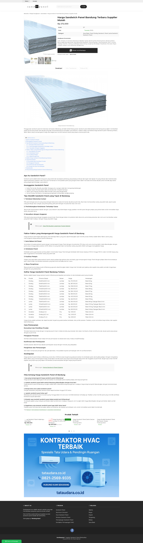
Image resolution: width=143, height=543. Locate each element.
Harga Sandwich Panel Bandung (39, 409)
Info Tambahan (71, 68)
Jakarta (91, 510)
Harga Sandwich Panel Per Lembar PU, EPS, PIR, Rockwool (58, 421)
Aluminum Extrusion (62, 512)
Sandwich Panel (87, 35)
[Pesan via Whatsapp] (25, 419)
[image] (37, 6)
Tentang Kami (36, 518)
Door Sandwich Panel (62, 515)
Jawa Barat (86, 33)
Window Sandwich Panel (63, 517)
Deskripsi (58, 68)
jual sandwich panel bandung (54, 409)
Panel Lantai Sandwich (111, 33)
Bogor (90, 512)
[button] (24, 6)
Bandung (28, 409)
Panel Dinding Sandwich (97, 33)
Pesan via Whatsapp (79, 50)
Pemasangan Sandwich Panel (64, 520)
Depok (91, 515)
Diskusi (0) (84, 68)
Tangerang (92, 517)
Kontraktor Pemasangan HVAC (65, 522)
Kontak (35, 1)
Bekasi (91, 520)
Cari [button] (84, 6)
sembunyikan (31, 137)
